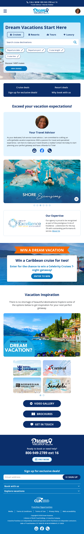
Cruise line (11, 56)
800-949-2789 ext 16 (48, 2)
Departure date (13, 50)
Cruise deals (22, 87)
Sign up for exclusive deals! (22, 92)
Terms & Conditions (24, 511)
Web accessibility (69, 511)
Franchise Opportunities (42, 507)
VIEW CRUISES (16, 68)
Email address (9, 475)
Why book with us (61, 92)
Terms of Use (40, 511)
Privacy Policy (54, 511)
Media (10, 511)
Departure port (34, 50)
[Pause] (76, 199)
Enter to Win (42, 276)
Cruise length (55, 50)
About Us (56, 231)
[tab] (15, 34)
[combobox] (42, 42)
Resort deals (61, 87)
